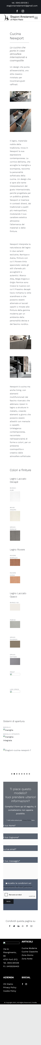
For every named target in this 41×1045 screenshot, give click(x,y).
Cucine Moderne (29, 948)
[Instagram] (26, 984)
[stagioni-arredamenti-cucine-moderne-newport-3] (20, 357)
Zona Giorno (27, 955)
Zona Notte (27, 958)
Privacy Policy (26, 820)
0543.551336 (21, 3)
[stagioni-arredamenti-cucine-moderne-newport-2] (20, 336)
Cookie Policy (9, 991)
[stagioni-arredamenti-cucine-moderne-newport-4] (20, 110)
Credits (34, 1002)
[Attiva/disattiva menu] (36, 18)
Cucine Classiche (30, 951)
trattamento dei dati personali (17, 887)
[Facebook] (22, 984)
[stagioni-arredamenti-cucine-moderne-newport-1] (20, 92)
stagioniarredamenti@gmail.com (22, 6)
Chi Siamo (8, 984)
